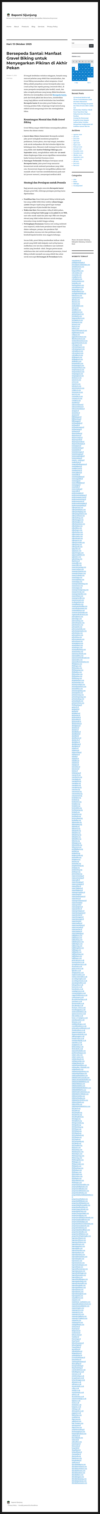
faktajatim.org (76, 837)
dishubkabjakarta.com (79, 1464)
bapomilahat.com (77, 1277)
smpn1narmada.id (77, 927)
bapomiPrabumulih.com (79, 1283)
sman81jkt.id (76, 487)
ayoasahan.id (76, 413)
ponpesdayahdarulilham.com (81, 1230)
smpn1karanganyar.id (78, 913)
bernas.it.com (76, 324)
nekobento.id (76, 1435)
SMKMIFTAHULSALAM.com (80, 1077)
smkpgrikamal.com (78, 1063)
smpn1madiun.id (77, 923)
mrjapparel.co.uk (77, 1044)
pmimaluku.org (76, 857)
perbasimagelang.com (79, 690)
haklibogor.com (77, 958)
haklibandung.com (77, 954)
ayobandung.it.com (78, 314)
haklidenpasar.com (78, 942)
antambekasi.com (77, 645)
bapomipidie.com (77, 1248)
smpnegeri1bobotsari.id (79, 900)
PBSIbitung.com (77, 678)
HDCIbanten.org (77, 1114)
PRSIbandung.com (77, 1168)
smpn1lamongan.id (78, 919)
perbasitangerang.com (79, 697)
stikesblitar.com (77, 528)
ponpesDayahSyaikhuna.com (81, 1219)
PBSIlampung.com (77, 670)
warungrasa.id (76, 1425)
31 (85, 79)
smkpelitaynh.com (77, 1069)
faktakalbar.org (76, 839)
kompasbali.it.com (77, 363)
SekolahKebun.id (77, 1351)
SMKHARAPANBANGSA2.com (81, 1106)
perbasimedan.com (78, 682)
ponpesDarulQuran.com (79, 1215)
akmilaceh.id (76, 740)
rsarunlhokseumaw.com (79, 608)
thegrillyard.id (76, 1450)
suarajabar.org (76, 783)
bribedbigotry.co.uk (78, 1372)
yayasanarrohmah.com (79, 653)
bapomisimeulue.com (78, 1250)
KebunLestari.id (77, 1335)
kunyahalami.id (76, 1460)
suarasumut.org (77, 791)
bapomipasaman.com (78, 1271)
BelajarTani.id (76, 1331)
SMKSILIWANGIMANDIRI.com (81, 1079)
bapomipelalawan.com (79, 1287)
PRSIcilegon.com (77, 1154)
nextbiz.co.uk (76, 1390)
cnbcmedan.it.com (77, 353)
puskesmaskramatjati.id (79, 503)
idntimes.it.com (77, 378)
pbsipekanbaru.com (78, 680)
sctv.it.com (75, 382)
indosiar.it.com (76, 386)
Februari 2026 (77, 147)
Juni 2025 (76, 163)
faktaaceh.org (76, 828)
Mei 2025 (76, 165)
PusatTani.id (75, 1328)
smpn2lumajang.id (77, 882)
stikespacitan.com (77, 507)
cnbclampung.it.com (78, 349)
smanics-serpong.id (78, 460)
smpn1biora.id (76, 898)
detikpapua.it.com (77, 359)
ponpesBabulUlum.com (79, 1211)
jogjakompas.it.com (78, 332)
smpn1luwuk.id (76, 921)
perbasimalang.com (78, 699)
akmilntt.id (75, 730)
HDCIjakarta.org (77, 1121)
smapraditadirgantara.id (79, 464)
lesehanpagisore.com (78, 1431)
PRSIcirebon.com (77, 1176)
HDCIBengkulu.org (77, 1116)
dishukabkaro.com (77, 1475)
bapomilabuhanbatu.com (79, 1256)
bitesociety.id (76, 1446)
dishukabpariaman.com (79, 1481)
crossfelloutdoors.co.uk (79, 1026)
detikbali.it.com (76, 361)
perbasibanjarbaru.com (79, 686)
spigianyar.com (76, 551)
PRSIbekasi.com (77, 1170)
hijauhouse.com (77, 1458)
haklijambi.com (76, 952)
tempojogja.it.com (77, 374)
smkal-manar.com (77, 1057)
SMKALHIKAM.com (78, 1102)
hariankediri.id (76, 450)
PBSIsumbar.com (77, 674)
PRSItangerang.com (78, 1156)
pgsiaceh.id (75, 707)
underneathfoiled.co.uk (79, 1012)
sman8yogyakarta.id (78, 476)
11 (88, 68)
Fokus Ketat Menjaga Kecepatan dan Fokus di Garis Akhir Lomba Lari (83, 106)
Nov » (89, 83)
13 (73, 72)
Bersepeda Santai (59, 95)
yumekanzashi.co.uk (78, 1020)
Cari (73, 43)
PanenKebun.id (76, 1359)
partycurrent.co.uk (77, 968)
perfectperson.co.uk (78, 960)
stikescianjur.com (77, 534)
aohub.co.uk (75, 1394)
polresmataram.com (78, 639)
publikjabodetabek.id (78, 262)
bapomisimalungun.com (79, 1265)
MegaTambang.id (77, 1368)
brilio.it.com (75, 328)
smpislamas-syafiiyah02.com (81, 1302)
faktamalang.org (77, 824)
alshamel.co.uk (76, 1382)
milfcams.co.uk (76, 1384)
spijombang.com (77, 559)
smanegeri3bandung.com (80, 583)
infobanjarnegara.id (78, 427)
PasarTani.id (75, 1341)
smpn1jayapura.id (77, 907)
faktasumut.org (76, 847)
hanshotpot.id (76, 1444)
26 (92, 76)
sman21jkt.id (76, 491)
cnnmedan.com (77, 275)
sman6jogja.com (77, 577)
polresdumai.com (77, 641)
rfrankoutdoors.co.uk (78, 1030)
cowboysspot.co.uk (78, 997)
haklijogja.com (76, 950)
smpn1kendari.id (77, 915)
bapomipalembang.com (79, 1281)
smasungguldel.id (77, 479)
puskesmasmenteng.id (79, 499)
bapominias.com (77, 1261)
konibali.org (75, 800)
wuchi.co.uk (75, 1403)
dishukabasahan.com (78, 1473)
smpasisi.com (76, 1300)
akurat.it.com (76, 302)
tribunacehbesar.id (77, 406)
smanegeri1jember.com (79, 594)
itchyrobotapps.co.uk (78, 1380)
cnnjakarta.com (77, 277)
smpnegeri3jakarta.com (79, 1316)
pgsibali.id (75, 711)
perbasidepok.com (77, 701)
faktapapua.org (76, 843)
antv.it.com (75, 308)
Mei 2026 (76, 141)
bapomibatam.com (77, 1291)
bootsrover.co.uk (77, 987)
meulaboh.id (75, 402)
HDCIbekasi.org (77, 1131)
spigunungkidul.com (78, 555)
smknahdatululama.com (79, 1073)
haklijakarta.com (77, 935)
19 (92, 72)
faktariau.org (76, 841)
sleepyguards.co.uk (78, 972)
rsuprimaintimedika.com (79, 606)
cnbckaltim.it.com (77, 351)
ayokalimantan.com (78, 267)
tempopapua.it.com (78, 376)
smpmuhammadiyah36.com (80, 1306)
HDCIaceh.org (76, 1108)
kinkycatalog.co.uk (77, 1047)
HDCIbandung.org (77, 1127)
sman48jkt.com (77, 563)
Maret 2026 (77, 145)
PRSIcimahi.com (77, 1174)
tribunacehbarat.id (77, 404)
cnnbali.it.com (76, 400)
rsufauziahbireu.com (78, 610)
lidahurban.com (77, 1415)
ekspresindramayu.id (78, 444)
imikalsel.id (75, 763)
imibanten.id (76, 754)
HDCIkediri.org (76, 1143)
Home (8, 27)
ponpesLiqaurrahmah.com (80, 1209)
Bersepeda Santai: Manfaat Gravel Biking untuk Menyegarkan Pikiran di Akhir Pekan (36, 60)
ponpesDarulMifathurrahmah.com (82, 1217)
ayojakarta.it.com (77, 312)
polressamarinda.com (78, 629)
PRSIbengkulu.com (78, 1160)
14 (76, 72)
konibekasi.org (76, 798)
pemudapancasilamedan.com (81, 264)
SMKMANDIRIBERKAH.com (80, 1082)
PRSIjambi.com (76, 1166)
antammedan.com (77, 651)
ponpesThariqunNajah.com (80, 1213)
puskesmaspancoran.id (79, 497)
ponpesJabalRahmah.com (80, 1186)
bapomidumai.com (77, 1289)
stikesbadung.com (77, 518)
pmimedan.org (76, 863)
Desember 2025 (78, 151)
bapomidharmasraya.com (80, 1269)
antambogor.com (77, 647)
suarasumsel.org (77, 795)
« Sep (76, 83)
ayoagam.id (75, 411)
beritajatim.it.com (77, 320)
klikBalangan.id (76, 417)
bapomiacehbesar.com (79, 1240)
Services (41, 27)
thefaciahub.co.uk (77, 1049)
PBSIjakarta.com (77, 664)
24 (86, 76)
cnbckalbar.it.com (77, 355)
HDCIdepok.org (76, 1133)
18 (89, 72)
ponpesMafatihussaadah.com (81, 1205)
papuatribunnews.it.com (79, 343)
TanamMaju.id (76, 1347)
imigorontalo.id (76, 752)
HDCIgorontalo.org (78, 1123)
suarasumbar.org (77, 793)
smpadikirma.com (77, 1298)
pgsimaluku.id (76, 719)
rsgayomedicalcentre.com (80, 614)
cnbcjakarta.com (77, 279)
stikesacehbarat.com (78, 516)
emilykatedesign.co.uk (79, 1024)
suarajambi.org (76, 781)
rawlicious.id (76, 1462)
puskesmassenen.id (78, 501)
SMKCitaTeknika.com (78, 1098)
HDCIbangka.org (77, 1112)
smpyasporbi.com (77, 1322)
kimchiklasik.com (77, 1438)
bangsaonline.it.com (78, 318)
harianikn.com (76, 283)
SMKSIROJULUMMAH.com (80, 1094)
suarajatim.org (76, 785)
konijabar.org (76, 804)
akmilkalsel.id (76, 734)
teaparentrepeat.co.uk (78, 1032)
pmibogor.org (76, 872)
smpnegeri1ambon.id (78, 892)
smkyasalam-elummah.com (80, 1067)
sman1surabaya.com (78, 575)
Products (25, 27)
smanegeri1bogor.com (79, 573)
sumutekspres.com (78, 287)
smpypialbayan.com (78, 1324)
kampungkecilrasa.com (79, 1433)
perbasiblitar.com (77, 688)
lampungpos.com (77, 289)
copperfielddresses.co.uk (79, 995)
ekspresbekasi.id (77, 433)
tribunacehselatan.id (78, 409)
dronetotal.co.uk (77, 966)
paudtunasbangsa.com (79, 1053)
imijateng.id (75, 750)
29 (79, 79)
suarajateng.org (77, 787)
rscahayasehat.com (78, 602)
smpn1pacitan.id (77, 929)
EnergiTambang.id (77, 1366)
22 (79, 76)
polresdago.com (77, 618)
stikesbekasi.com (77, 526)
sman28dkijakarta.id (78, 483)
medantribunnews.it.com (80, 341)
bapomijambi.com (77, 1296)
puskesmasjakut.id (77, 493)
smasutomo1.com (77, 586)
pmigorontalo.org (77, 855)
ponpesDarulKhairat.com (79, 1189)
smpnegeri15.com (77, 1312)
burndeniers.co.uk (77, 989)
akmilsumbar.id (77, 723)
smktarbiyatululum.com (79, 1065)
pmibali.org (75, 851)
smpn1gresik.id (76, 905)
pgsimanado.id (76, 721)
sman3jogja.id (76, 485)
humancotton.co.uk (78, 1038)
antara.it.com (76, 304)
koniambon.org (76, 814)
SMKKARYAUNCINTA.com (80, 1100)
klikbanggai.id (76, 421)
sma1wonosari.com (78, 600)
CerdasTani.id (76, 1333)
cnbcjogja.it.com (77, 345)
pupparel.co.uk (76, 1413)
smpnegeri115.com (77, 1310)
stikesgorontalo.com (78, 542)
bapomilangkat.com (78, 1258)
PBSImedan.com (77, 668)
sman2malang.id (77, 489)
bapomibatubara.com (78, 1254)
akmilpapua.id (76, 725)
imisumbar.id (76, 767)
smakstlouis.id (76, 462)
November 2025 (78, 153)
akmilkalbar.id (76, 732)
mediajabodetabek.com (79, 293)
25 (89, 76)
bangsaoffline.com (77, 271)
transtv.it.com (76, 384)
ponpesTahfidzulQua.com (80, 1221)
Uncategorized (77, 186)
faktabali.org (76, 826)
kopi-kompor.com (77, 1423)
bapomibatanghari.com (79, 1293)
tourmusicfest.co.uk (78, 962)
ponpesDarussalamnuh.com (80, 1226)
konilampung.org (77, 810)
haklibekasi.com (77, 956)
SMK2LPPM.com (77, 1104)
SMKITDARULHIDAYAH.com (81, 1092)
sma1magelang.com (78, 579)
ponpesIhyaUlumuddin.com (80, 1184)
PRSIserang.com (77, 1158)
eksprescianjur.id (77, 437)
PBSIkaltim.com (77, 672)
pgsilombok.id (76, 717)
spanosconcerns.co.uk (79, 1014)
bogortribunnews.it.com (79, 330)
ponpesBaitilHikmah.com (80, 1201)
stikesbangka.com (77, 522)
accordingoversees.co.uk (79, 981)
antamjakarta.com (77, 643)
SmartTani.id (76, 1326)
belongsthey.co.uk (77, 985)
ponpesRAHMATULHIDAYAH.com (82, 1224)
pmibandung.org (77, 870)
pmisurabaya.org (77, 874)
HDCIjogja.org (76, 1119)
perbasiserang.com (78, 695)
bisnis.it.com (76, 326)
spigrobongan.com (78, 553)
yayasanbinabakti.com (79, 1051)
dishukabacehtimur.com (79, 1468)
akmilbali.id (75, 736)
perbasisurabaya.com (78, 684)
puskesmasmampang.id (79, 495)
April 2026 (76, 143)
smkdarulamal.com (78, 1059)
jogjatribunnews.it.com (79, 337)
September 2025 (78, 157)
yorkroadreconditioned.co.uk (81, 1028)
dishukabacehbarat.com (79, 1466)
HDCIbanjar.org (77, 1137)
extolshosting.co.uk (78, 1376)
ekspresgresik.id (77, 439)
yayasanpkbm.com (77, 656)
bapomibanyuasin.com (79, 1275)
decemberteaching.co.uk (79, 999)
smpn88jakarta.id (77, 890)
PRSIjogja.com (76, 1162)
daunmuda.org (76, 1456)
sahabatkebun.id (77, 1355)
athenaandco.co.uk (77, 1411)
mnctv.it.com (76, 394)
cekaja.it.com (76, 334)
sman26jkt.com (77, 565)
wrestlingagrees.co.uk (78, 1009)
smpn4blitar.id (76, 886)
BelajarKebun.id (77, 1353)
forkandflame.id (77, 1452)
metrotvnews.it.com (78, 388)
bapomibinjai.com (77, 1267)
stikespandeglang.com (79, 511)
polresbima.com (77, 637)
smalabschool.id (77, 468)
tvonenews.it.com (77, 392)
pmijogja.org (76, 867)
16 (82, 72)
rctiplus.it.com (76, 390)
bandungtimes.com (78, 285)
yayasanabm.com (77, 660)
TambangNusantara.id (79, 1361)
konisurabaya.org (77, 818)
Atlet (74, 179)
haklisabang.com (77, 940)
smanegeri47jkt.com (78, 598)
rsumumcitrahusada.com (80, 612)
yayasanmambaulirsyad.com (80, 658)
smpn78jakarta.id (77, 888)
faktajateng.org (76, 835)
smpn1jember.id (77, 909)
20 (73, 76)
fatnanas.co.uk (76, 1022)
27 (73, 79)
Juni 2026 (76, 139)
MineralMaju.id (76, 1363)
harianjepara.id (76, 446)
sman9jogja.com (77, 581)
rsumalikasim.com (77, 604)
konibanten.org (76, 802)
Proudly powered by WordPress (28, 1505)
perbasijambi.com (77, 693)
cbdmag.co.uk (76, 1409)
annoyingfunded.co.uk (79, 983)
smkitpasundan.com (78, 1061)
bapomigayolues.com (78, 1246)
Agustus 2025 (77, 159)
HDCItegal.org (76, 1139)
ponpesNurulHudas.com (79, 1193)
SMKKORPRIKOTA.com (79, 1090)
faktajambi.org (76, 830)
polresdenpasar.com (78, 623)
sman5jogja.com (77, 588)
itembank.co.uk (76, 1405)
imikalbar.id (75, 760)
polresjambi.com (77, 627)
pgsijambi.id (75, 709)
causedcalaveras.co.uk (78, 1370)
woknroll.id (75, 1440)
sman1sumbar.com (78, 569)
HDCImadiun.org (77, 1145)
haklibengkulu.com (78, 948)
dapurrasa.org (76, 1419)
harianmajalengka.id (78, 456)
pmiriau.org (75, 861)
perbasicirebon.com (78, 703)
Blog (33, 27)
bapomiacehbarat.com (79, 1238)
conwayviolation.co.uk (79, 993)
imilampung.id (76, 773)
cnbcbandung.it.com (78, 347)
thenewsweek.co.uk (78, 1003)
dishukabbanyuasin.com (79, 1483)
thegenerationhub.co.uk (79, 1034)
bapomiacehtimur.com (79, 1242)
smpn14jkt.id (76, 880)
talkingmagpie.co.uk (78, 1036)
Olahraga (9, 78)
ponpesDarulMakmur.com (80, 1234)
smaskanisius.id (77, 470)
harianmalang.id (77, 458)
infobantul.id (76, 431)
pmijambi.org (76, 853)
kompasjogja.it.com (78, 365)
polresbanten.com (77, 625)
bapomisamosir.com (78, 1263)
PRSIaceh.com (76, 1147)
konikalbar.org (76, 820)
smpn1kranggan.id (77, 917)
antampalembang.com (79, 649)
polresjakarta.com (77, 616)
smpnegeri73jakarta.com (79, 1318)
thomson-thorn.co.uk (79, 1007)
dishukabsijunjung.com (79, 1479)
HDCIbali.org (76, 1110)
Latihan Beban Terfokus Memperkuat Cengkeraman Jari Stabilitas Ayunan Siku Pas (83, 124)
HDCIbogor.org (76, 1129)
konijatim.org (76, 806)
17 (85, 72)
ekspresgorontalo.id (78, 441)
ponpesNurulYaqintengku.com (81, 1236)
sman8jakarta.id (77, 466)
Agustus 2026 (77, 134)
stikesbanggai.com (77, 520)
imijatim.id (75, 748)
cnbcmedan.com (77, 273)
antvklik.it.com (76, 310)
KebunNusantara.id (78, 1343)
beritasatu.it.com (77, 322)
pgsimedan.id (76, 715)
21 (76, 76)
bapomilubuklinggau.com (80, 1279)
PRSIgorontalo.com (78, 1164)
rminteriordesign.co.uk (79, 1398)
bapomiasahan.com (78, 1252)
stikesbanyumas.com (78, 524)
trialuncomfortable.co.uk (79, 977)
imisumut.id (75, 769)
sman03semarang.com (79, 567)
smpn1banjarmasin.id (78, 896)
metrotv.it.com (76, 380)
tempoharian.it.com (78, 369)
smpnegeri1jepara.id (78, 911)
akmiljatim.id (76, 746)
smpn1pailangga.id (77, 933)
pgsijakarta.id (76, 713)
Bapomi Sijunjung (24, 15)
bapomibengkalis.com (79, 1285)
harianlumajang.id (77, 454)
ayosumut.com (76, 269)
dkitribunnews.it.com (78, 339)
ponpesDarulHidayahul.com (80, 1203)
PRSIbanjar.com (77, 1182)
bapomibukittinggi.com (79, 1273)
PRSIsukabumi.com (78, 1180)
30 (82, 79)
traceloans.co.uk (77, 1001)
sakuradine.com (77, 1442)
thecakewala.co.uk (77, 1005)
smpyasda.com (76, 1320)
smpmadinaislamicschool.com (81, 1304)
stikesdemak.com (77, 538)
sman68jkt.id (76, 474)
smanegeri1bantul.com (79, 571)
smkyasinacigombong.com (80, 1071)
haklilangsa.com (77, 937)
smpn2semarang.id (78, 876)
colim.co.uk (75, 1388)
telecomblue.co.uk (77, 1016)
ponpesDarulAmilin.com (79, 1232)
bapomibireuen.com (78, 1244)
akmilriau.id (75, 728)
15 (79, 72)
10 (86, 68)
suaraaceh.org (76, 775)
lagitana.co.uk (76, 1400)
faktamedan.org (77, 822)
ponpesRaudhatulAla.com (80, 1207)
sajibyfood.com (76, 1421)
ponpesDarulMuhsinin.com (80, 1191)
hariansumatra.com (78, 281)
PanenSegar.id (76, 1339)
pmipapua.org (76, 859)
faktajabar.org (76, 832)
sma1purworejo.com (78, 592)
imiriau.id (75, 771)
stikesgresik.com (77, 546)
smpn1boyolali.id (77, 902)
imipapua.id (75, 765)
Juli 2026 (76, 136)
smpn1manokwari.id (78, 925)
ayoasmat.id (75, 415)
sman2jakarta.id (77, 472)
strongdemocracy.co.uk (79, 964)
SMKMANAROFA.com (78, 1086)
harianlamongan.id (78, 452)
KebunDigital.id (76, 1345)
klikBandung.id (76, 419)
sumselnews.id (76, 260)
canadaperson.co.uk (78, 991)
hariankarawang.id (77, 448)
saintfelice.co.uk (77, 1042)
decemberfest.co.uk (78, 1396)
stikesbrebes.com (77, 532)
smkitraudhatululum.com (80, 1075)
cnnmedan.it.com (77, 396)
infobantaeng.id (77, 429)
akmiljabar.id (76, 742)
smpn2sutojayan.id (78, 884)
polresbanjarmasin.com (79, 631)
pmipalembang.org (78, 865)
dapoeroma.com (77, 1427)
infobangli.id (76, 425)
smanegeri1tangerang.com (80, 590)
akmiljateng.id (76, 744)
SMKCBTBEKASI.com (78, 1084)
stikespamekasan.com (79, 509)
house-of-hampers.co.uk (80, 1018)
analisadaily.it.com (77, 306)
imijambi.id (75, 758)
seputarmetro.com (77, 297)
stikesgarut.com (77, 540)
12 (92, 68)
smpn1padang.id (77, 931)
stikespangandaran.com (79, 513)
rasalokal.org (76, 1417)
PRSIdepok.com (77, 1178)
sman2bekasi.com (77, 596)
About (16, 27)
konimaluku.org (77, 808)
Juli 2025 (76, 161)
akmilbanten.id (76, 738)
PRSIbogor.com (76, 1172)
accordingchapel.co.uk (79, 979)
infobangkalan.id (77, 423)
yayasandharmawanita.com (80, 662)
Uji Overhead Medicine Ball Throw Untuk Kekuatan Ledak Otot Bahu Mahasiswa (82, 100)
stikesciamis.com (77, 536)
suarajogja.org (76, 779)
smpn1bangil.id (76, 894)
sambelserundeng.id (78, 1429)
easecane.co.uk (76, 1374)
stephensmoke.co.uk (78, 974)
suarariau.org (76, 789)
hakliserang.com (77, 946)
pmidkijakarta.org (77, 849)
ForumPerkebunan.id (78, 1357)
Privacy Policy (52, 27)
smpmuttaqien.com (78, 1308)
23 (82, 76)
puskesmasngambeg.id (79, 505)
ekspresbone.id (76, 435)
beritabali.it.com (77, 316)
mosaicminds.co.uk (78, 1386)
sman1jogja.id (76, 481)
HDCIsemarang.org (78, 1141)
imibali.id (75, 756)
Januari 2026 (77, 149)
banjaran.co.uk (76, 1407)
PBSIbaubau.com (77, 676)
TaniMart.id (75, 1337)
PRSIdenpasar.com (77, 1151)
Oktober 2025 (77, 155)
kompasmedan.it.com (78, 367)
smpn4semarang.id (78, 878)
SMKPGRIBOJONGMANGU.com (81, 1088)
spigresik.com (76, 548)
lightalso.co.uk (76, 970)
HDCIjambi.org (76, 1125)
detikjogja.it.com (77, 357)
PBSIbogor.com (76, 666)
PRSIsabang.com (77, 1149)
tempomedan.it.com (78, 371)
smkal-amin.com (77, 1055)
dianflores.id (76, 561)
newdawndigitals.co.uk (79, 1040)
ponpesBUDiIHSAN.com (79, 1228)
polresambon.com (77, 635)
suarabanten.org (77, 777)
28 (76, 79)
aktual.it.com (76, 299)
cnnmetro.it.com (77, 398)
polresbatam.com (77, 633)
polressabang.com (77, 621)
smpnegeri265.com (78, 1314)
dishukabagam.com (78, 1477)
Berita (75, 181)
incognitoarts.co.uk (78, 1378)
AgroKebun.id (76, 1349)
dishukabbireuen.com (78, 1470)
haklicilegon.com (77, 944)
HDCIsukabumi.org (78, 1135)
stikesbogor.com (77, 530)
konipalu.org (76, 812)
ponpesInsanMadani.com (80, 1199)
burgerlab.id (75, 1448)
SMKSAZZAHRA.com (78, 1096)
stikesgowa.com (77, 544)
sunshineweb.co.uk (78, 1392)
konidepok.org (76, 816)
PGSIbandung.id (77, 705)
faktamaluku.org (77, 845)
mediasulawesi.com (78, 291)
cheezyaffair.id (76, 1454)
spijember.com (76, 557)
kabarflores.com (77, 295)
